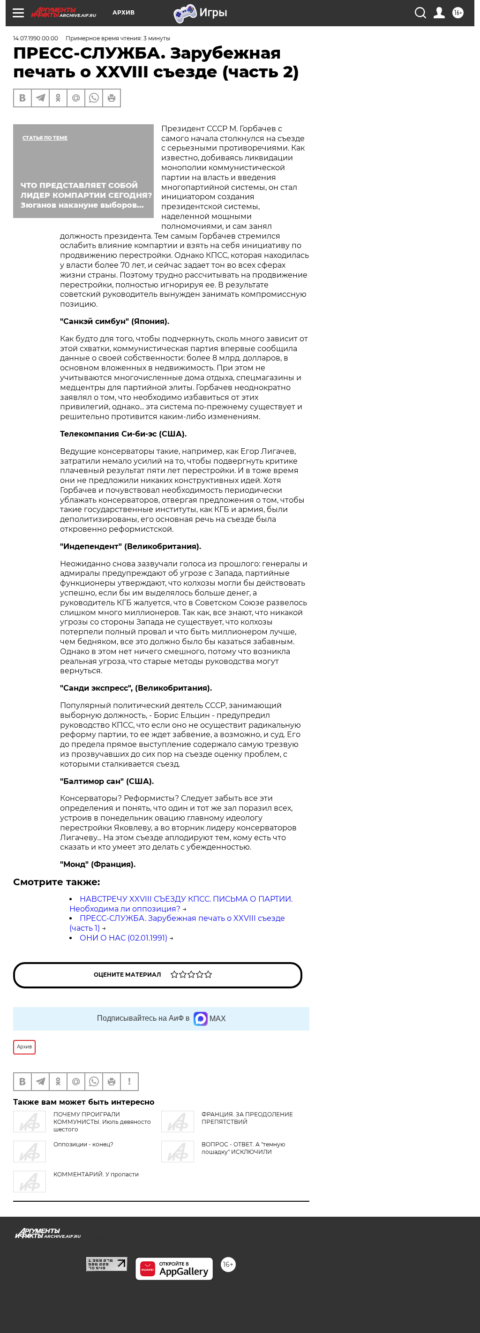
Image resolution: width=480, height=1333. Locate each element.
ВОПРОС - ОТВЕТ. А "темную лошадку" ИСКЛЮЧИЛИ (243, 1148)
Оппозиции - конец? (83, 1144)
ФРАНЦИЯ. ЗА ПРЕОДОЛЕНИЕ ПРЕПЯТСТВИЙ (247, 1118)
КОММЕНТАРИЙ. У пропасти (96, 1174)
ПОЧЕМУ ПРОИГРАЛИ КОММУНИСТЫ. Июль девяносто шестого (102, 1122)
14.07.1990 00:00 (35, 38)
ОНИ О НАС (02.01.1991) (123, 938)
